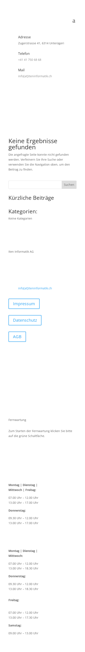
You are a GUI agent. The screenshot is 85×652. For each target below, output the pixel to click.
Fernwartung (60, 104)
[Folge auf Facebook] (42, 88)
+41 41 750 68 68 (29, 60)
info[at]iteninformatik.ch (35, 76)
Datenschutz (25, 320)
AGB (17, 336)
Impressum (24, 303)
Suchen (69, 185)
